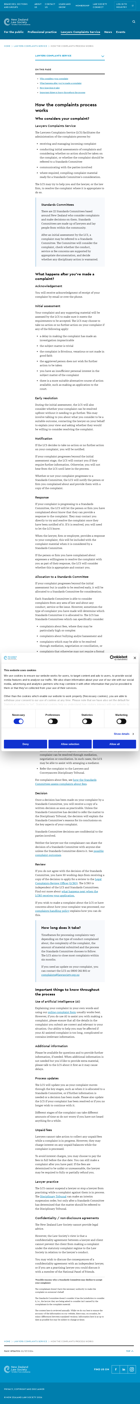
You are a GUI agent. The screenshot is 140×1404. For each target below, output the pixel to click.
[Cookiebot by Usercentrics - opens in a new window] (112, 657)
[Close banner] (135, 658)
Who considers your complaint (54, 78)
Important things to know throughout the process (62, 92)
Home (7, 46)
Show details (121, 733)
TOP (128, 1351)
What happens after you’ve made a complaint (60, 83)
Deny (26, 744)
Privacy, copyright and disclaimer (24, 1389)
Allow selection (70, 744)
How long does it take (50, 88)
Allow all (114, 744)
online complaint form (62, 1012)
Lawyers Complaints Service (30, 46)
